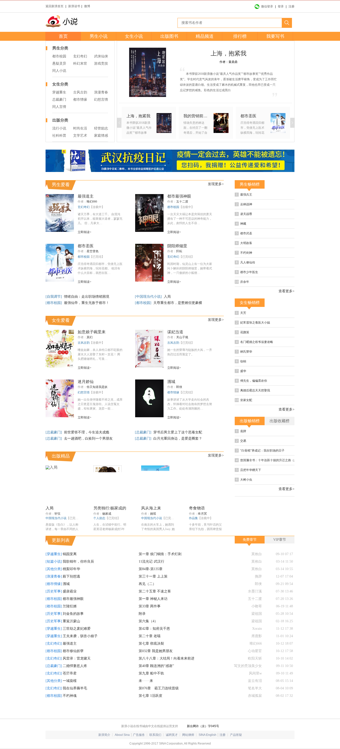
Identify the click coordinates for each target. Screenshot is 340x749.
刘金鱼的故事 (73, 625)
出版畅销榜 (250, 455)
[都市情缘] (54, 595)
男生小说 (99, 36)
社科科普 (59, 135)
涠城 (171, 381)
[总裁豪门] (54, 432)
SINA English (207, 746)
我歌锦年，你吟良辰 (78, 573)
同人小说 (59, 71)
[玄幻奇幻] (54, 655)
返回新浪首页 (54, 6)
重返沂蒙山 (71, 632)
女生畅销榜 (250, 319)
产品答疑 (236, 746)
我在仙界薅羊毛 (75, 700)
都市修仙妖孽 (73, 662)
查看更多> (286, 308)
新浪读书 (74, 6)
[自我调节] (54, 296)
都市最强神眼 (179, 196)
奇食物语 (197, 508)
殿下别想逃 (71, 588)
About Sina (122, 746)
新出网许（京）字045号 (203, 737)
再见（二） (147, 595)
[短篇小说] (54, 573)
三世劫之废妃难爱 (77, 640)
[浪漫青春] (54, 588)
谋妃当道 (175, 332)
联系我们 (155, 746)
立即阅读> (84, 232)
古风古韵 (80, 92)
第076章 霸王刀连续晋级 (159, 700)
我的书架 (33, 372)
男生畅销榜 (250, 184)
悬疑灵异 (59, 63)
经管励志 (101, 128)
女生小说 (134, 36)
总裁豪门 (59, 99)
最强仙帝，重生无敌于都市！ (86, 303)
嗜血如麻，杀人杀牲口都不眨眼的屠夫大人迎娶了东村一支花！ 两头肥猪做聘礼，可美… (100, 354)
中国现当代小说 (56, 518)
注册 (291, 6)
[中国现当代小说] (149, 296)
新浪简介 (104, 746)
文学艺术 (80, 135)
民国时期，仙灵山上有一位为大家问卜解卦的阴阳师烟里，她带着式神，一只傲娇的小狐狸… (189, 268)
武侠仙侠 (101, 56)
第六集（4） (148, 632)
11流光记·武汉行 (151, 573)
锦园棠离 (70, 565)
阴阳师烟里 (177, 246)
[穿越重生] (54, 565)
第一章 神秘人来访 (153, 610)
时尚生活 (80, 128)
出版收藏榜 (279, 455)
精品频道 (205, 36)
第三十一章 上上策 (153, 588)
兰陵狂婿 (70, 618)
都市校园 (59, 56)
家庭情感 (101, 135)
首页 (63, 36)
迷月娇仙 (86, 381)
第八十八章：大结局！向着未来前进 (166, 670)
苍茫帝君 (70, 685)
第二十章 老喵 (150, 647)
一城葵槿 (70, 692)
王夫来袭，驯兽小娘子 (80, 647)
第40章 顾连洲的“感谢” (156, 677)
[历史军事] (54, 603)
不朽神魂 (70, 707)
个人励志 (99, 518)
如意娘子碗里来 (92, 332)
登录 (281, 6)
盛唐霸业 (70, 603)
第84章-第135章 (151, 580)
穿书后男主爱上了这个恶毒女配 (177, 432)
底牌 (256, 465)
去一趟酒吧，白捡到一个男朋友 (88, 438)
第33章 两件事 (150, 618)
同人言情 (59, 107)
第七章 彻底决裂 (151, 655)
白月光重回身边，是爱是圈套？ (177, 438)
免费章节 (250, 551)
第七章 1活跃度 (150, 707)
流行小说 (59, 128)
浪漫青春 (101, 92)
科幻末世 (80, 63)
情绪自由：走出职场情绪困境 (86, 296)
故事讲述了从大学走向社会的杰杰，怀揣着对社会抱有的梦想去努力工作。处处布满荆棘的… (189, 404)
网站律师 (188, 746)
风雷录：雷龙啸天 (77, 670)
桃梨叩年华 (71, 580)
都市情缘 (80, 99)
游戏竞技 (101, 63)
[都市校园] (54, 303)
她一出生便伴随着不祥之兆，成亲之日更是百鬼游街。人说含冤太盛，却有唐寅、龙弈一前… (100, 404)
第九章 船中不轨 (151, 685)
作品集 (193, 518)
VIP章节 (279, 551)
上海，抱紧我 (228, 53)
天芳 (256, 330)
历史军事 (269, 206)
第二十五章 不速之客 (155, 603)
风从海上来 (151, 508)
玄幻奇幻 (80, 56)
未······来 (146, 692)
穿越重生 (59, 92)
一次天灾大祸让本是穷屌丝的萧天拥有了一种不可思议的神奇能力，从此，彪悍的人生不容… (189, 218)
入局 (167, 296)
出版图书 (169, 36)
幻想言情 (101, 99)
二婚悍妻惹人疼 (75, 677)
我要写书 (275, 36)
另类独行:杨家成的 (109, 508)
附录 (142, 625)
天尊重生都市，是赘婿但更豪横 (177, 303)
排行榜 (240, 36)
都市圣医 (86, 246)
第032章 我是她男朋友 (156, 662)
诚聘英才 (172, 746)
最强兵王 (260, 195)
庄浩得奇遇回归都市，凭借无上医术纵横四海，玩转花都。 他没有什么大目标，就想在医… (100, 268)
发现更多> (216, 184)
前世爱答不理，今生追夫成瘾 (86, 432)
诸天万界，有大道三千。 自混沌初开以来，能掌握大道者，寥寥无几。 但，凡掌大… (100, 218)
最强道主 (86, 196)
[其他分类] (54, 580)
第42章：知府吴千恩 (154, 640)
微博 (87, 6)
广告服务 (139, 746)
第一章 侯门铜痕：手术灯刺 (160, 565)
